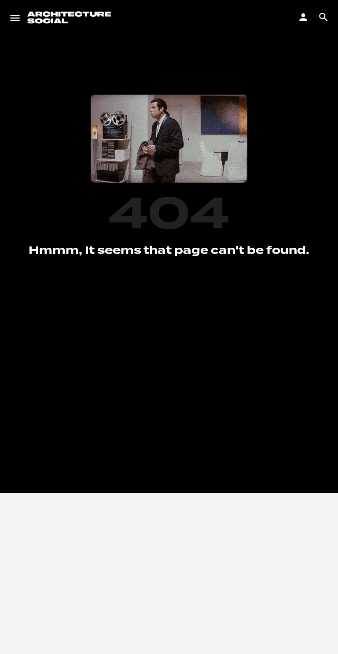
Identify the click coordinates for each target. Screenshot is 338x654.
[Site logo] (70, 17)
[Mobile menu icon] (15, 17)
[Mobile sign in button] (303, 17)
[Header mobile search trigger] (323, 17)
